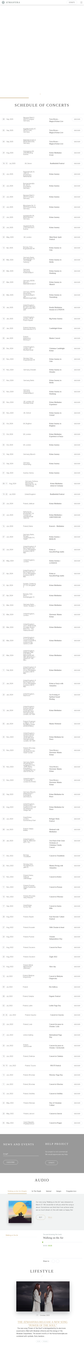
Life (39, 1341)
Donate (72, 2)
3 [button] (44, 94)
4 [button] (47, 94)
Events (46, 1341)
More (51, 87)
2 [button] (40, 94)
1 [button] (37, 94)
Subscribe (11, 1162)
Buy (40, 1217)
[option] (42, 51)
